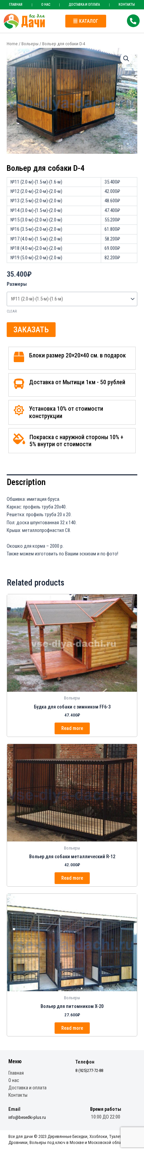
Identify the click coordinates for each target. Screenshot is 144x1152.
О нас (45, 4)
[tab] (72, 482)
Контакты (17, 1095)
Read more (72, 728)
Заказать (31, 329)
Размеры (17, 284)
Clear (12, 311)
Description (26, 482)
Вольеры (30, 43)
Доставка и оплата (84, 4)
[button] (85, 21)
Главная (15, 4)
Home (12, 43)
